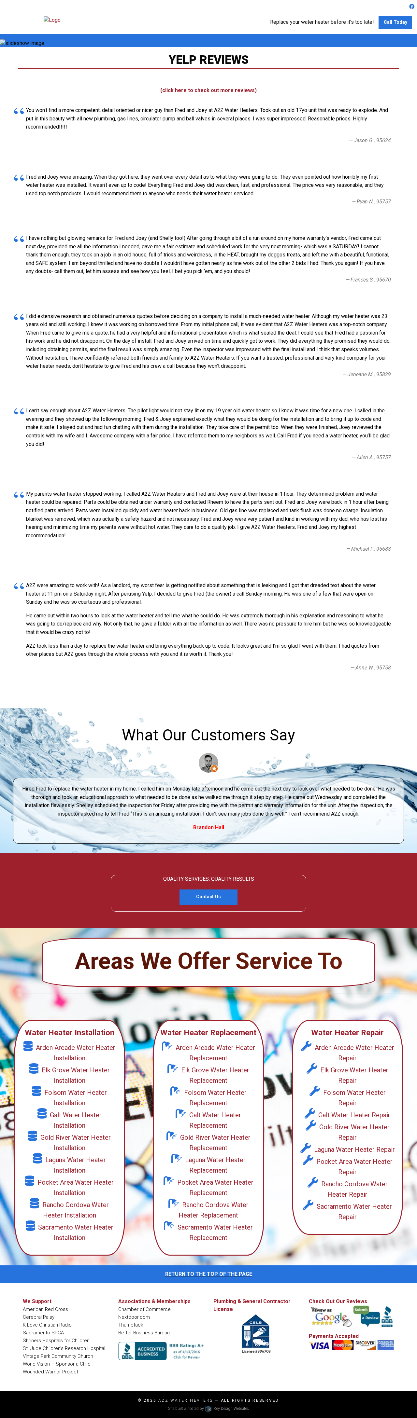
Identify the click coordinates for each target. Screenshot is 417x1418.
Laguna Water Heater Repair (354, 1149)
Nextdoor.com (134, 1317)
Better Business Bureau (144, 1333)
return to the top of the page (208, 1274)
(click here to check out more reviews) (208, 90)
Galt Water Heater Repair (354, 1115)
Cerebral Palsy (38, 1317)
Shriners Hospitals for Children (56, 1340)
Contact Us (208, 897)
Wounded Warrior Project (50, 1372)
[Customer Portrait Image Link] (208, 762)
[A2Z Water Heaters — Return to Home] (52, 20)
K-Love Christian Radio (47, 1325)
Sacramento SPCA (43, 1333)
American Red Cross (45, 1309)
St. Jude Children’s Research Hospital (64, 1348)
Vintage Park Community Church (58, 1356)
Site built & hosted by (208, 1408)
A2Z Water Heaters (185, 1400)
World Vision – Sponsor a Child (57, 1364)
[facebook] (411, 7)
